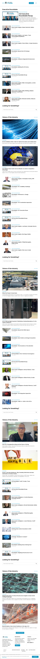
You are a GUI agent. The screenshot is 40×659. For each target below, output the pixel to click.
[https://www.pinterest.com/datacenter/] (31, 642)
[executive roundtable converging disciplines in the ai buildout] (6, 354)
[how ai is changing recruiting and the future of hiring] (20, 432)
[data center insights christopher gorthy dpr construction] (6, 179)
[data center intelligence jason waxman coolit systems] (6, 521)
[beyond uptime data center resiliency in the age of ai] (20, 614)
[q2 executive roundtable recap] (10, 16)
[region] (20, 657)
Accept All (35, 656)
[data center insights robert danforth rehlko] (6, 27)
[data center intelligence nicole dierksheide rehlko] (6, 505)
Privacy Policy (4, 657)
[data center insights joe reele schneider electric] (6, 226)
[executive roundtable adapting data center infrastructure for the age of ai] (6, 553)
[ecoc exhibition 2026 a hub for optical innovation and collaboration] (20, 129)
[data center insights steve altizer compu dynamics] (6, 43)
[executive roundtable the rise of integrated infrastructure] (6, 59)
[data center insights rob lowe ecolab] (6, 250)
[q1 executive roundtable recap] (6, 75)
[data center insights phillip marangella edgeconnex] (6, 242)
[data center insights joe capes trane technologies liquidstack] (6, 35)
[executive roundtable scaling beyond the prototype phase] (6, 51)
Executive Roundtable (16, 33)
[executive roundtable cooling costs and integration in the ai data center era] (6, 481)
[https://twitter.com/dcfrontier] (33, 642)
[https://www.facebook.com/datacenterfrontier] (27, 642)
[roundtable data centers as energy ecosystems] (6, 338)
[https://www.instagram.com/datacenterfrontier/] (29, 642)
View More (36, 117)
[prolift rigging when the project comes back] (20, 280)
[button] (3, 3)
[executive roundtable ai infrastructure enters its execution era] (6, 211)
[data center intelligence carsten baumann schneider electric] (6, 497)
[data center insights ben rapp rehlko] (6, 234)
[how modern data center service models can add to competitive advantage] (20, 156)
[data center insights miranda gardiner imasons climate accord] (6, 99)
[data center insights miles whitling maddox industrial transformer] (6, 91)
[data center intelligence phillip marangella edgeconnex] (6, 513)
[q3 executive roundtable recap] (6, 362)
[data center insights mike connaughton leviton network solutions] (6, 83)
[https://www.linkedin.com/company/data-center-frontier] (30, 642)
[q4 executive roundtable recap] (6, 218)
